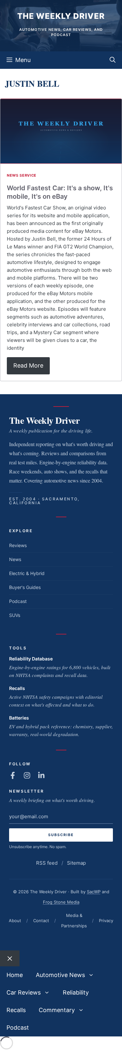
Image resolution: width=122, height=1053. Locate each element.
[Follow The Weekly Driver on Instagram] (27, 775)
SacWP (94, 891)
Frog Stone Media (61, 902)
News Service (21, 175)
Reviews (18, 545)
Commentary (57, 1010)
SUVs (14, 615)
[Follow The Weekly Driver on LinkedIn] (41, 775)
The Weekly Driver (61, 16)
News (15, 559)
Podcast (18, 601)
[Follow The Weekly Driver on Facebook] (12, 775)
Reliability (76, 992)
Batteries (19, 718)
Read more (28, 365)
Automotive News (60, 975)
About (15, 920)
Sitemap (76, 863)
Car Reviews (24, 992)
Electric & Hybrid (27, 573)
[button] (112, 60)
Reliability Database (31, 658)
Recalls (17, 688)
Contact (41, 920)
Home (15, 975)
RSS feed (47, 863)
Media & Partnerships (74, 920)
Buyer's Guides (25, 587)
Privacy (106, 920)
